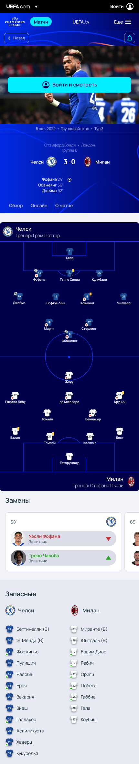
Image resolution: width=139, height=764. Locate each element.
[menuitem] (48, 21)
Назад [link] (19, 38)
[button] (121, 21)
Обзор (16, 205)
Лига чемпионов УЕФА (15, 21)
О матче (64, 205)
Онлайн (39, 205)
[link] (41, 21)
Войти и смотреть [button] (74, 84)
